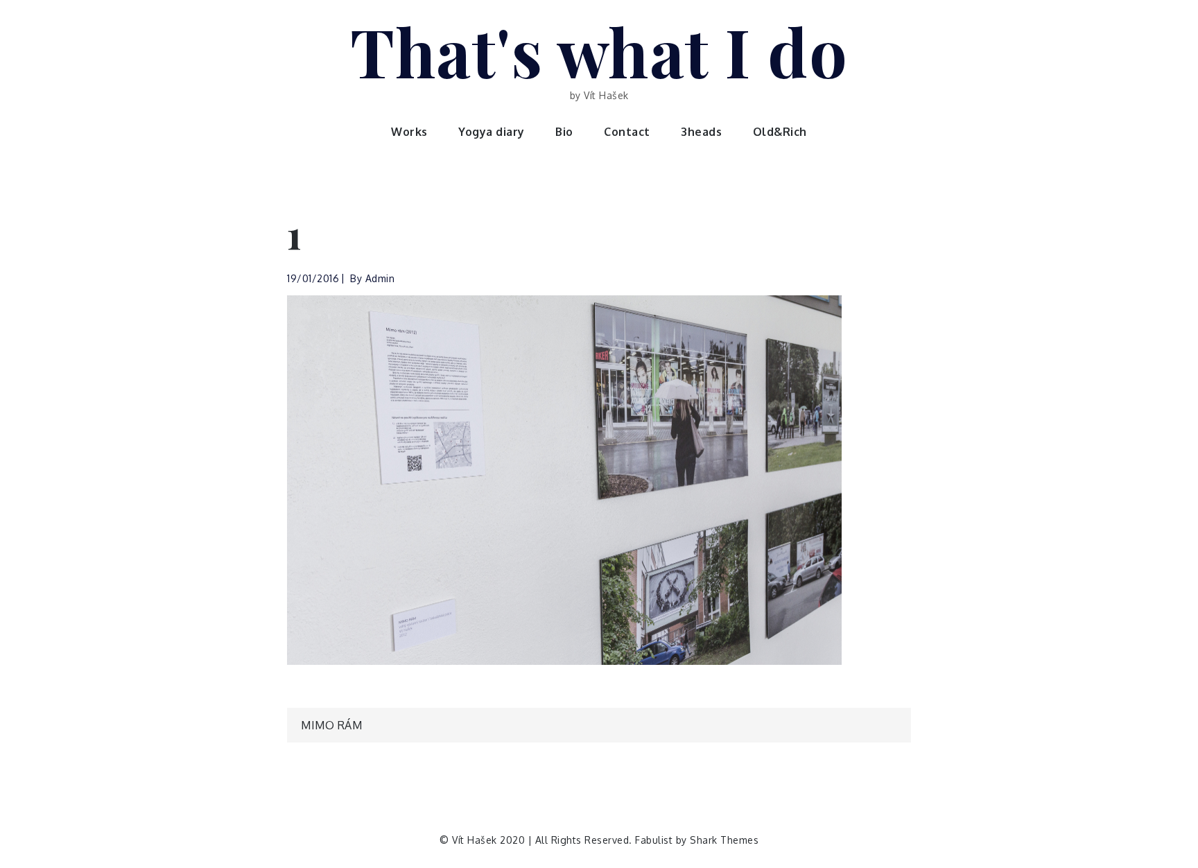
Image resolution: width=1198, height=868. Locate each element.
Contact (627, 132)
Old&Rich (780, 132)
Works (409, 132)
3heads (701, 132)
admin (380, 278)
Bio (564, 132)
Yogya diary (491, 132)
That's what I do (599, 50)
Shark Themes (724, 840)
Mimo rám (331, 725)
